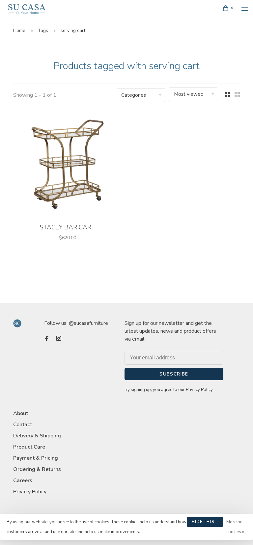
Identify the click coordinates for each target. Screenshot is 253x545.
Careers (22, 480)
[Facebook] (46, 339)
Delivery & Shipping (37, 435)
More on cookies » (235, 527)
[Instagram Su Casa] (58, 339)
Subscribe (173, 374)
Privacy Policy (29, 491)
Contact (22, 424)
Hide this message (203, 523)
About (20, 413)
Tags (43, 30)
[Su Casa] (17, 323)
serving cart (73, 30)
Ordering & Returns (37, 469)
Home (19, 30)
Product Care (29, 447)
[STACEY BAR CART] (67, 165)
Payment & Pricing (35, 458)
